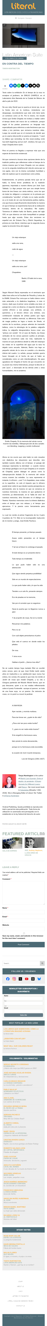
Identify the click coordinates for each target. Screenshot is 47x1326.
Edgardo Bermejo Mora (15, 1106)
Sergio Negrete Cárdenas (16, 1064)
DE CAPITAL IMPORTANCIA (14, 1150)
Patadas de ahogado (11, 1152)
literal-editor (9, 1034)
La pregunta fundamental (12, 1240)
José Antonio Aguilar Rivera (17, 1073)
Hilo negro (8, 1254)
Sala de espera (9, 851)
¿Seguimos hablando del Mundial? (16, 1135)
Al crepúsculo (10, 1217)
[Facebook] (8, 979)
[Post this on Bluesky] (26, 86)
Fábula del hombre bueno (12, 1248)
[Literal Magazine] (23, 6)
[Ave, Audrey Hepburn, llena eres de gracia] (35, 842)
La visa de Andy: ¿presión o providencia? (18, 1085)
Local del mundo (11, 1167)
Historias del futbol (10, 1219)
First (5, 1001)
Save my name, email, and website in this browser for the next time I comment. (22, 937)
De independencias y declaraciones (16, 1077)
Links (21, 1291)
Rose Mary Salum (12, 1236)
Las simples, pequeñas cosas (14, 1177)
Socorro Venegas (12, 1173)
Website (5, 925)
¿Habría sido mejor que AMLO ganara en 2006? (20, 1068)
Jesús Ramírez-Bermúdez (15, 1182)
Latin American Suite (22, 54)
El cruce (8, 1125)
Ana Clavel (9, 1098)
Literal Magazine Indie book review (21, 1301)
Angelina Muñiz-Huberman (16, 1198)
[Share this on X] (30, 86)
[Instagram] (14, 979)
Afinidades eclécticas (14, 1091)
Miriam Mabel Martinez (15, 1207)
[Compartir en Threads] (23, 86)
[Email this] (34, 86)
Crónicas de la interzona (15, 1133)
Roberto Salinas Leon (14, 1148)
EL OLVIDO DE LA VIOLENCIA (15, 1186)
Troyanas (8, 1116)
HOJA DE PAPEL (10, 1194)
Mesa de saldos (11, 1246)
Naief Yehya (9, 1131)
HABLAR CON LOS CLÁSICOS (15, 1127)
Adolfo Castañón (12, 1165)
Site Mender (29, 1317)
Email (5, 917)
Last (5, 1006)
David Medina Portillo (14, 1244)
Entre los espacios (12, 1237)
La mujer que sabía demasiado (14, 1211)
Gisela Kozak (10, 1156)
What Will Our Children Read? (18, 1046)
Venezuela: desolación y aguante (15, 1160)
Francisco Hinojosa (13, 1190)
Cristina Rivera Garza (14, 1140)
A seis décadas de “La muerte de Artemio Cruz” (20, 1169)
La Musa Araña (10, 1192)
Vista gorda (9, 1209)
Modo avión (9, 1175)
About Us (20, 1286)
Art (4, 25)
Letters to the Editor (21, 1296)
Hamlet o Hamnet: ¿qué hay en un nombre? (19, 1265)
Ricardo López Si (12, 1215)
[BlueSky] (39, 979)
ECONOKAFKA (9, 1066)
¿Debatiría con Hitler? (15, 1039)
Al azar (7, 1200)
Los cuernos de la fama (12, 1102)
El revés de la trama (13, 1108)
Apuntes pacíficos (10, 1110)
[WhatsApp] (19, 86)
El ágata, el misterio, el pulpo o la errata (17, 1256)
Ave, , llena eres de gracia (34, 852)
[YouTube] (27, 979)
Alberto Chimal (11, 1123)
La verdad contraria (13, 1083)
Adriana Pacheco (11, 1048)
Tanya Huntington (12, 1261)
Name (5, 908)
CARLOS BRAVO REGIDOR (14, 1081)
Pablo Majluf (10, 1041)
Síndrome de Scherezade (15, 1100)
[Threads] (33, 979)
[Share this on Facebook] (11, 86)
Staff (20, 1281)
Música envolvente (10, 1202)
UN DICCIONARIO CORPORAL (15, 1183)
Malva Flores (10, 1253)
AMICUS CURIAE (10, 1075)
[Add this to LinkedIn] (15, 86)
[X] (20, 979)
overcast (8, 1142)
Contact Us (20, 1306)
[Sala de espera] (12, 843)
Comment (6, 879)
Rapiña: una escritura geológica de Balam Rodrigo (21, 1144)
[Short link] (38, 86)
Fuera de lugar (10, 1158)
